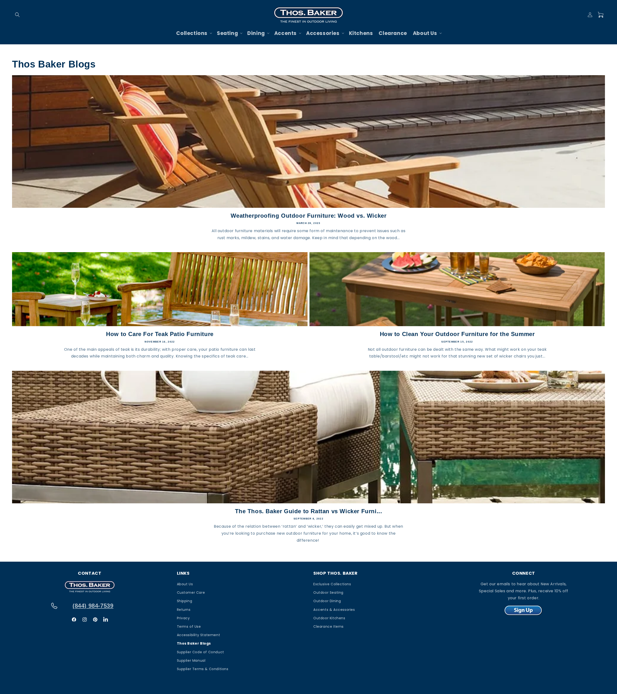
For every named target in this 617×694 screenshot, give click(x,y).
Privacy (183, 618)
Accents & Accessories (334, 609)
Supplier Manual (191, 660)
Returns (184, 609)
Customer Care (191, 592)
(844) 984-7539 (93, 605)
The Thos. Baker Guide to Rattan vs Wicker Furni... (308, 511)
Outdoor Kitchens (329, 618)
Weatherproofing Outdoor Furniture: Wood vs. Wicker (309, 215)
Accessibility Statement (198, 635)
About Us (185, 584)
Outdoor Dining (327, 601)
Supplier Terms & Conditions (202, 669)
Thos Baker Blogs (194, 643)
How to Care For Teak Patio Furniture (160, 334)
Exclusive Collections (332, 584)
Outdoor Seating (328, 592)
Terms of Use (189, 626)
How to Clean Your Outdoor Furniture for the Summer (457, 334)
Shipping (184, 601)
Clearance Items (328, 626)
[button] (17, 14)
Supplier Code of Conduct (200, 652)
